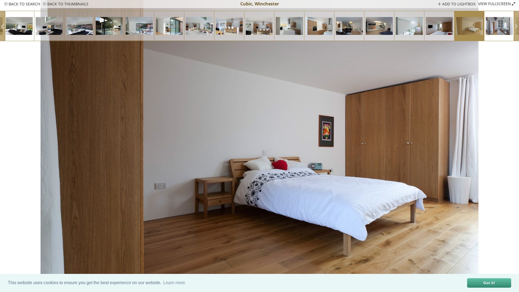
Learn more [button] (174, 282)
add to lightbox (458, 3)
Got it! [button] (489, 283)
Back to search (24, 3)
